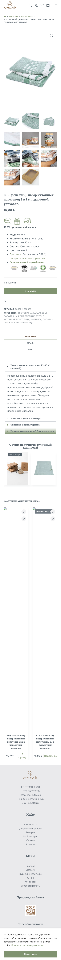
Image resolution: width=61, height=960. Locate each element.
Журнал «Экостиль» (30, 873)
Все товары (24, 313)
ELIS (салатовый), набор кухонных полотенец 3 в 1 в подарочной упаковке (16, 741)
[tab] (30, 336)
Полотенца (26, 322)
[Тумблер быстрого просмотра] (23, 518)
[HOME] (5, 16)
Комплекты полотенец (31, 316)
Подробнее (50, 755)
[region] (30, 944)
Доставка (15, 254)
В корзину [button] (22, 755)
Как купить (30, 824)
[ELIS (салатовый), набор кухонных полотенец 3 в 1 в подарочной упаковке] (16, 618)
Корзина (30, 844)
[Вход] (36, 5)
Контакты (30, 881)
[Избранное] (42, 5)
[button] (9, 469)
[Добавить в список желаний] (5, 301)
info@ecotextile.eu (30, 794)
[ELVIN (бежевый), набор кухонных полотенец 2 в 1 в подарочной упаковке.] (45, 618)
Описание (30, 336)
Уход (30, 349)
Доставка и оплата (30, 828)
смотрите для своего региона (27, 258)
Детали (30, 343)
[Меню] (56, 5)
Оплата (30, 840)
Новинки (36, 319)
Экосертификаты (30, 885)
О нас (30, 877)
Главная (30, 866)
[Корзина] (47, 5)
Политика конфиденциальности (27, 945)
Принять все (30, 954)
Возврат (30, 832)
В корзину (30, 291)
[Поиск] (30, 5)
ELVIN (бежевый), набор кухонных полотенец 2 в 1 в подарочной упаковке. (45, 741)
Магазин (30, 869)
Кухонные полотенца (16, 319)
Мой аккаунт (30, 836)
